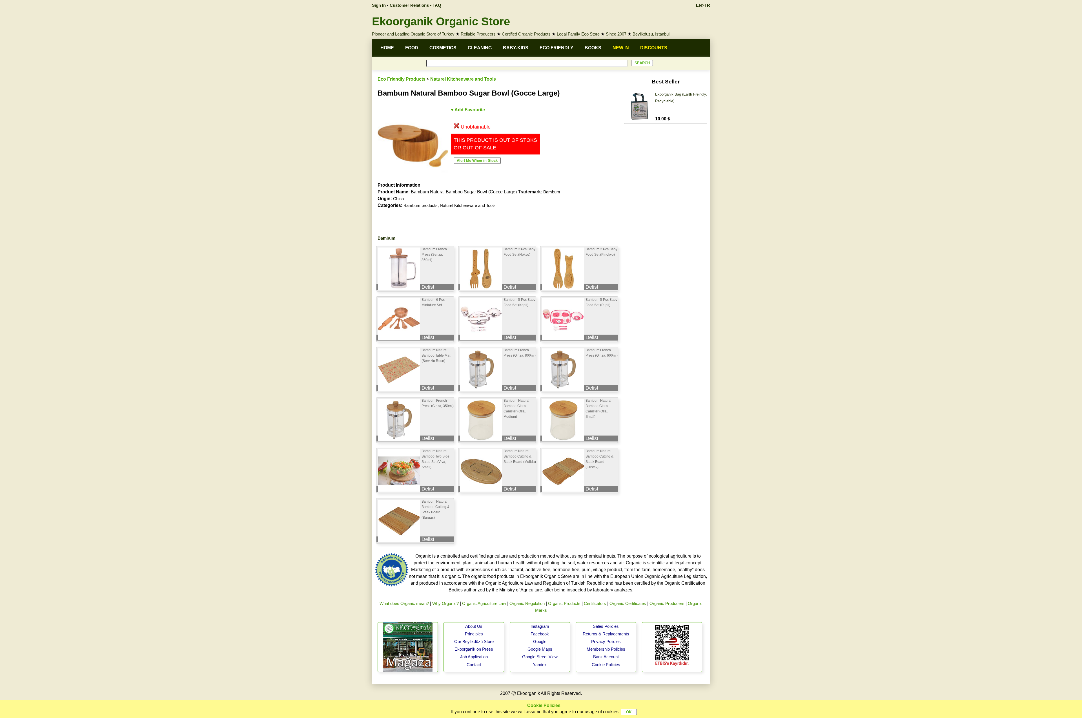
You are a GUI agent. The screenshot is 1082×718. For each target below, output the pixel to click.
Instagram (540, 626)
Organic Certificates (627, 603)
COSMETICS (442, 47)
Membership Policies (606, 649)
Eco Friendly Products (401, 79)
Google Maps (539, 649)
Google (539, 641)
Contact (474, 664)
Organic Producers (666, 603)
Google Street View (540, 656)
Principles (474, 633)
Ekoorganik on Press (473, 649)
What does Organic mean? (404, 603)
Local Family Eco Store (578, 34)
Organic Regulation (527, 603)
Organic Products (564, 603)
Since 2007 (616, 34)
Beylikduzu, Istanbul (651, 34)
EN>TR (703, 5)
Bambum (551, 191)
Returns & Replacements (606, 633)
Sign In (379, 5)
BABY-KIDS (515, 47)
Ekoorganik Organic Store (441, 21)
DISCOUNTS (653, 47)
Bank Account (606, 656)
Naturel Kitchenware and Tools (463, 79)
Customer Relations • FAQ (415, 5)
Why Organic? (445, 603)
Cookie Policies (606, 664)
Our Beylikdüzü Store (474, 641)
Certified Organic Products (526, 34)
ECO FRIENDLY (556, 47)
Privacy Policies (606, 641)
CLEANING (480, 47)
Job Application (474, 656)
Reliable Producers (478, 34)
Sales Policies (606, 626)
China (398, 198)
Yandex (540, 664)
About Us (473, 626)
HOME (387, 47)
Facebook (540, 633)
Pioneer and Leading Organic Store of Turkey (413, 34)
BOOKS (593, 47)
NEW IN (621, 47)
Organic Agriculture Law (484, 603)
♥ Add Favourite (468, 109)
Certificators (595, 603)
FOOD (411, 47)
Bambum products (420, 205)
